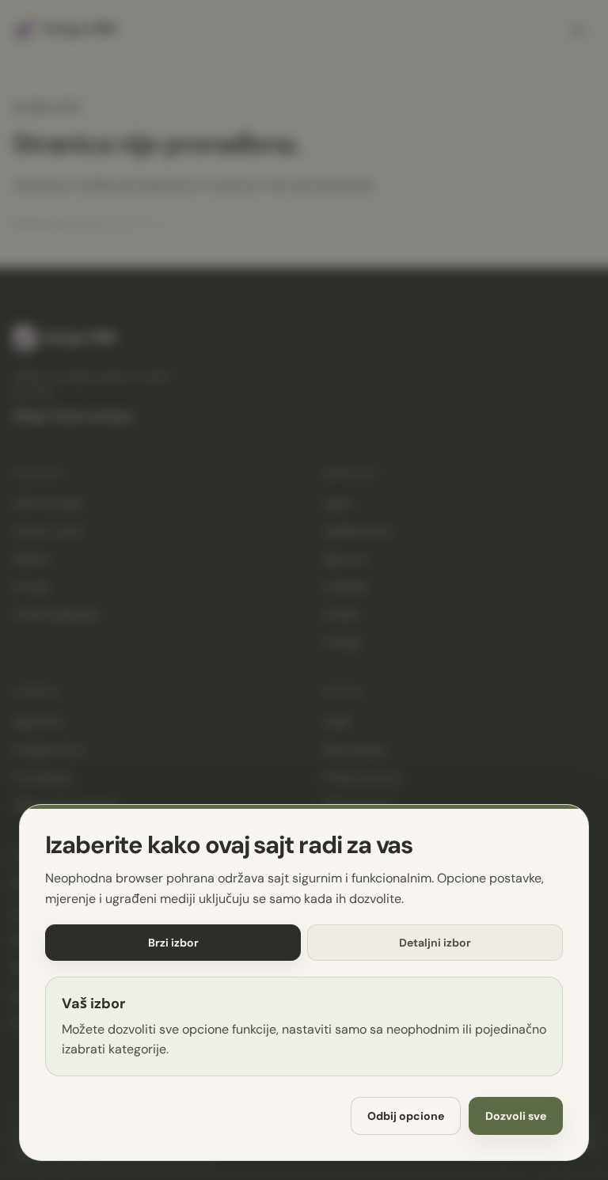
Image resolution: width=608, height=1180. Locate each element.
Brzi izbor (173, 942)
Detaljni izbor (435, 942)
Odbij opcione (405, 1116)
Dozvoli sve (515, 1116)
